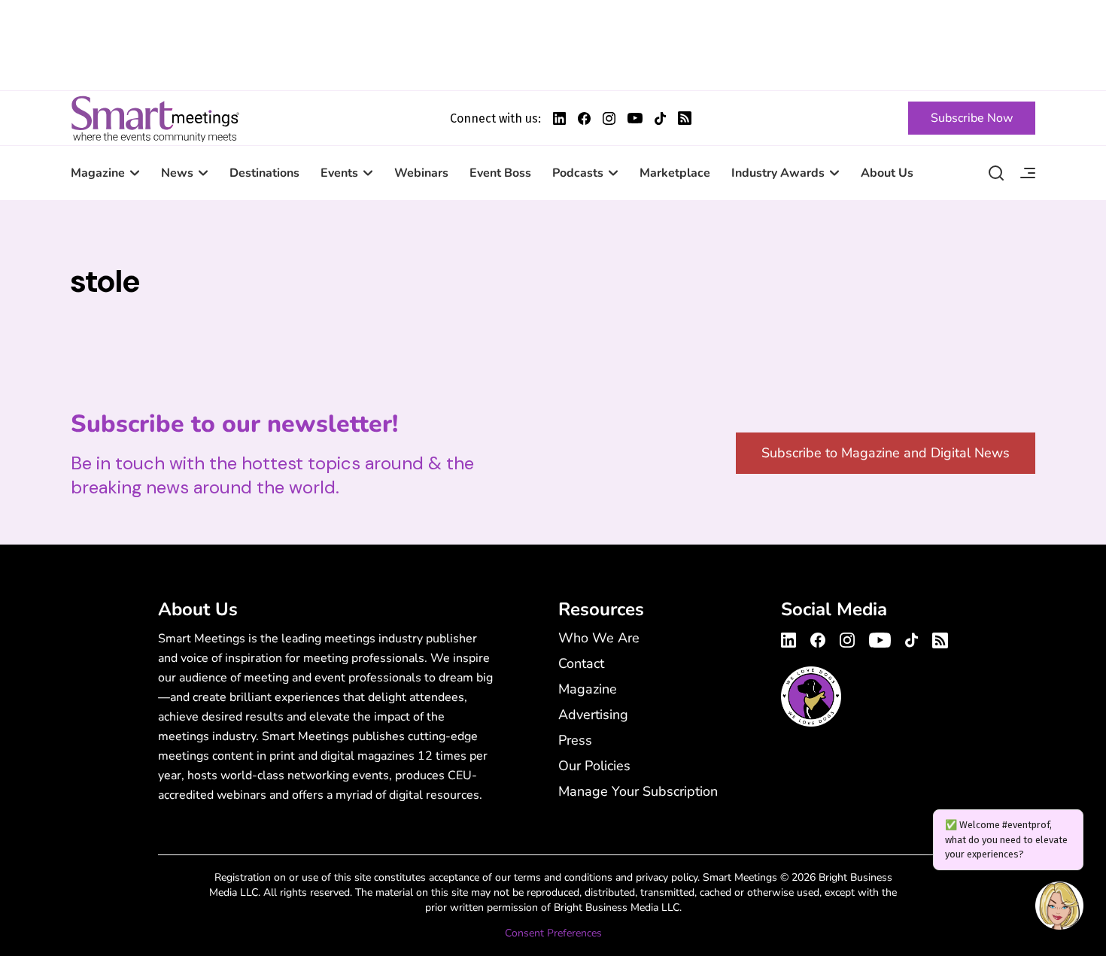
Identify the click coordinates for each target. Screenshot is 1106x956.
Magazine (98, 173)
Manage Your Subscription (638, 791)
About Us (887, 173)
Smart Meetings (155, 118)
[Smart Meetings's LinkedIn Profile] (559, 118)
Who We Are (599, 638)
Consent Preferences (553, 933)
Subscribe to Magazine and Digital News (885, 453)
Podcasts (577, 173)
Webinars (421, 173)
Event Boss (500, 173)
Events (339, 173)
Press (575, 740)
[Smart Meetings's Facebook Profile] (584, 118)
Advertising (593, 715)
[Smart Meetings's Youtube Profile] (635, 118)
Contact (581, 663)
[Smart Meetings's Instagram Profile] (609, 118)
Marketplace (675, 173)
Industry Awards (778, 173)
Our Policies (594, 766)
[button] (1059, 908)
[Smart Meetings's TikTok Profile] (660, 118)
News (177, 173)
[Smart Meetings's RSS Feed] (684, 118)
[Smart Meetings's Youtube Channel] (879, 638)
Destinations (264, 173)
